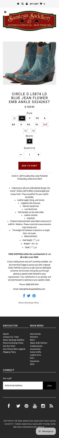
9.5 (28, 124)
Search (6, 334)
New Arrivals (35, 334)
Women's (34, 337)
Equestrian (34, 361)
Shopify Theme (13, 424)
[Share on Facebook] (24, 296)
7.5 (37, 118)
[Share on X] (28, 296)
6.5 (22, 118)
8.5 (13, 124)
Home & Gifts (35, 352)
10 (36, 124)
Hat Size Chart (9, 346)
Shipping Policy (9, 352)
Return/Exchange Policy (29, 303)
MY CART (37, 4)
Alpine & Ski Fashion (38, 343)
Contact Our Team (11, 337)
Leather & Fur (35, 355)
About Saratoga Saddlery (13, 340)
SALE (32, 364)
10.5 (45, 124)
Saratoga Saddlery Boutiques (39, 421)
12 (33, 131)
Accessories (35, 349)
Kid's (32, 358)
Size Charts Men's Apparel (14, 349)
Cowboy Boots (36, 346)
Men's (32, 340)
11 (26, 131)
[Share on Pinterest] (34, 296)
